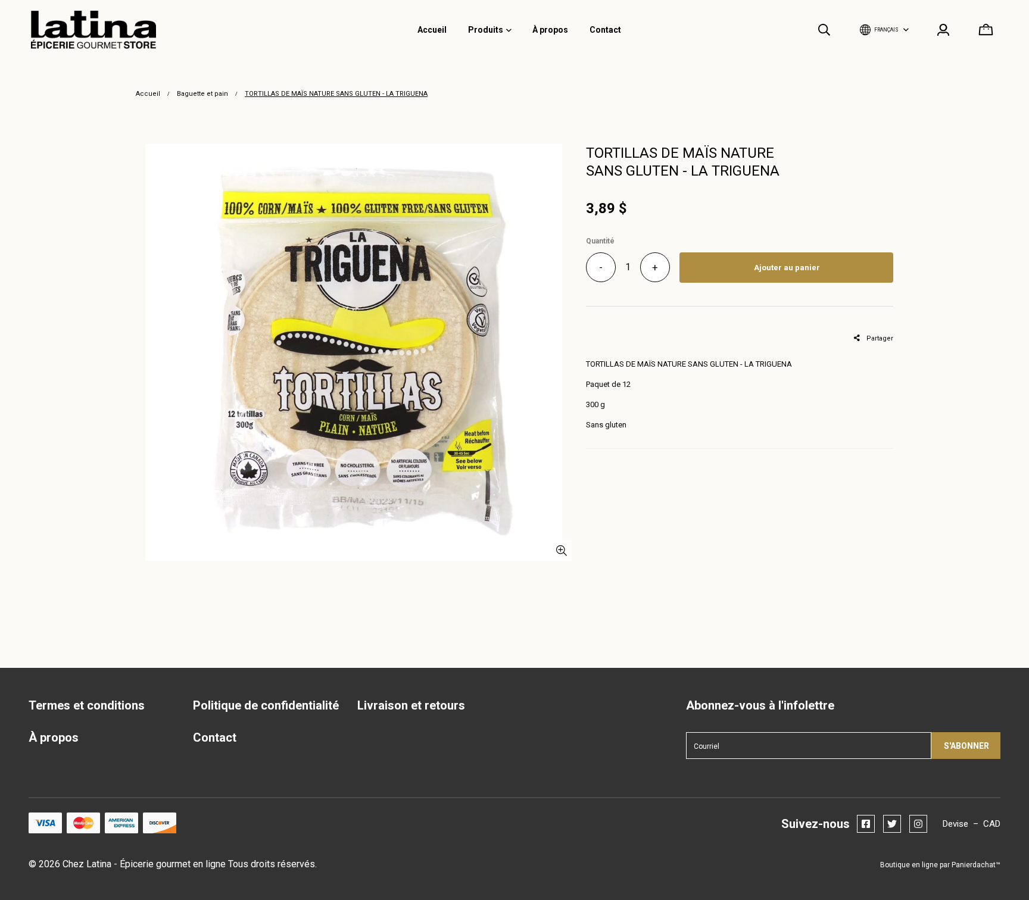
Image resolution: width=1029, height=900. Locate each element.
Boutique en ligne (909, 865)
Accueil (148, 94)
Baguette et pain (202, 94)
